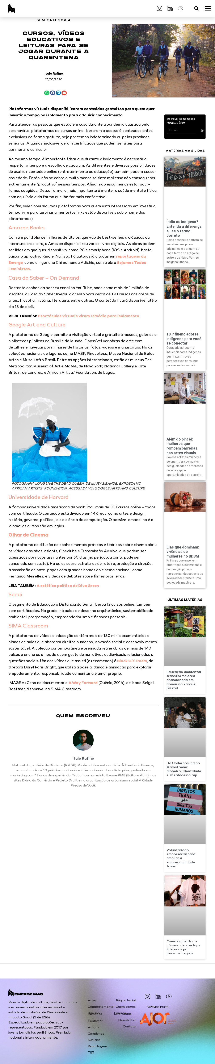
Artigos (93, 1027)
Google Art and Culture (36, 325)
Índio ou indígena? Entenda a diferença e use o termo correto (184, 229)
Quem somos (126, 1007)
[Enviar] (202, 130)
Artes (92, 1000)
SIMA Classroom (28, 626)
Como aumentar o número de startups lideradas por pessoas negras (183, 948)
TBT (91, 1053)
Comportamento (101, 1007)
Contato (129, 1026)
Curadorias (96, 1034)
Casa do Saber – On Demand (43, 278)
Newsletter (127, 1020)
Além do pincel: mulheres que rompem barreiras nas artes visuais (181, 446)
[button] (197, 8)
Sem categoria (54, 20)
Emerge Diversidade (123, 1013)
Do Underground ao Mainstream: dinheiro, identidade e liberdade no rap (183, 770)
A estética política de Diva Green (68, 586)
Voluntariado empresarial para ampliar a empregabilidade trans (180, 858)
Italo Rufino (54, 74)
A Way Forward (83, 683)
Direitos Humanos (95, 1013)
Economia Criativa (95, 1020)
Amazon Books (26, 228)
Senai (15, 595)
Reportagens (98, 1046)
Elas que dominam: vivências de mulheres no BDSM (182, 551)
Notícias (94, 1040)
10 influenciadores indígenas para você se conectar (183, 338)
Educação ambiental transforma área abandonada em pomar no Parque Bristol (183, 680)
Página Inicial (126, 1000)
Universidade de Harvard (38, 498)
